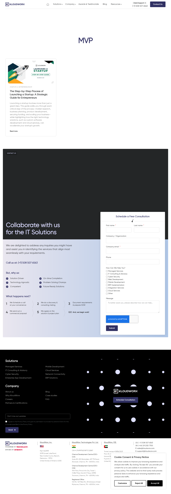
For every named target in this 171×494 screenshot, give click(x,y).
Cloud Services (114, 291)
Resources (115, 4)
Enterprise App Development (18, 378)
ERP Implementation (116, 285)
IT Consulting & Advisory (117, 274)
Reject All (139, 483)
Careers (9, 399)
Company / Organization (116, 236)
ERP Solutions (51, 378)
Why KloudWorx (12, 396)
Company (69, 4)
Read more (14, 131)
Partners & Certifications (16, 403)
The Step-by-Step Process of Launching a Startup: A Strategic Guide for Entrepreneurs (29, 94)
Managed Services (115, 271)
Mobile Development (116, 282)
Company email (112, 247)
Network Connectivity (55, 374)
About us (9, 392)
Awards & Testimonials (88, 4)
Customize (122, 483)
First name (110, 225)
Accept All (155, 483)
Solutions (57, 4)
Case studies (51, 396)
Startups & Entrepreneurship (21, 87)
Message (109, 298)
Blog (105, 4)
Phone (108, 257)
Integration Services (116, 288)
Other (110, 293)
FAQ (47, 399)
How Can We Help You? (115, 268)
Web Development (115, 279)
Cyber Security (114, 277)
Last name (138, 225)
